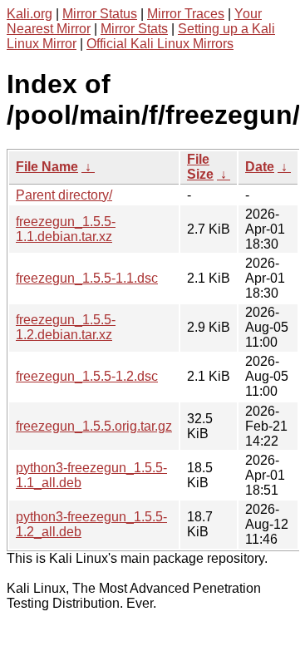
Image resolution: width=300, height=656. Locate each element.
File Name (47, 167)
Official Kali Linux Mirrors (160, 44)
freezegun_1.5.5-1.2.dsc (87, 376)
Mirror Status (99, 14)
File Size (200, 166)
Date (259, 167)
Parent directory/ (64, 195)
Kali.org (29, 14)
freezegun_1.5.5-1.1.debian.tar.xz (66, 229)
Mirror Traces (185, 14)
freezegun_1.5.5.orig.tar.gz (94, 426)
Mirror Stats (134, 29)
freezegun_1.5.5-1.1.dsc (87, 278)
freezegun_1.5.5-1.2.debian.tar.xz (66, 327)
